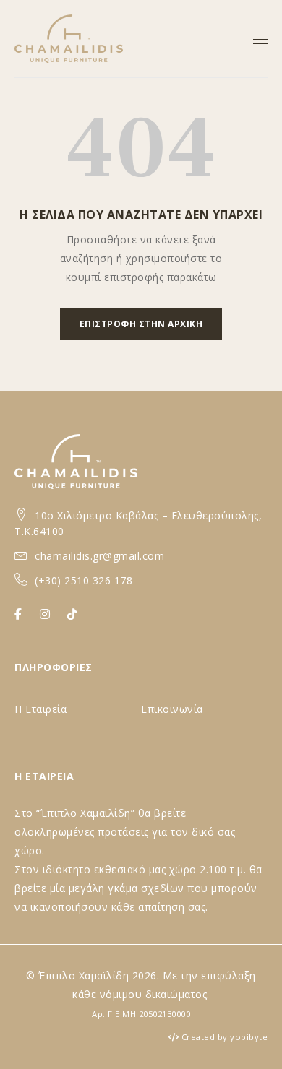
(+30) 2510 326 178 (83, 580)
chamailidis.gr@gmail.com (99, 556)
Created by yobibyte (224, 1036)
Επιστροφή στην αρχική (141, 324)
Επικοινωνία (172, 709)
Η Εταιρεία (40, 709)
